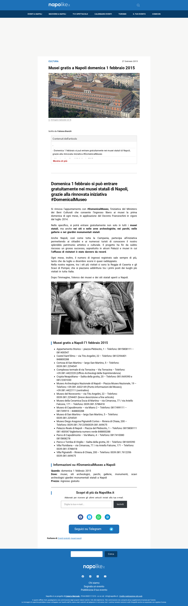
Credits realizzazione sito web (130, 596)
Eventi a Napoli (35, 14)
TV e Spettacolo (80, 14)
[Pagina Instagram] (90, 576)
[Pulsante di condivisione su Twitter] (89, 517)
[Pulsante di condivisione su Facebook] (80, 517)
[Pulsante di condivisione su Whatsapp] (98, 517)
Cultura (53, 61)
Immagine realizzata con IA (61, 120)
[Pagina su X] (98, 576)
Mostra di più (60, 161)
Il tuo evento (139, 14)
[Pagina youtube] (105, 576)
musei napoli (76, 538)
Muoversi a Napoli (57, 14)
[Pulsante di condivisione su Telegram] (107, 517)
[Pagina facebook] (83, 576)
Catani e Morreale (73, 596)
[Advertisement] (94, 37)
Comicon (156, 14)
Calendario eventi (103, 14)
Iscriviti (120, 504)
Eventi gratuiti (64, 538)
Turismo (122, 14)
